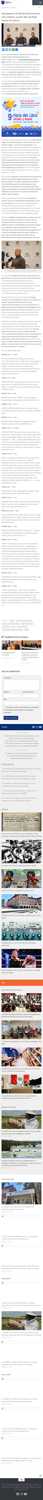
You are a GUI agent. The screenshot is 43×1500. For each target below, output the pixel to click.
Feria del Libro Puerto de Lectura (10, 623)
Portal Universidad (22, 627)
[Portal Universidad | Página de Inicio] (8, 2)
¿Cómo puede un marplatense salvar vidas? (18, 890)
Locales (13, 8)
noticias (13, 627)
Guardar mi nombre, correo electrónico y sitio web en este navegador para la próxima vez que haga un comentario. (21, 709)
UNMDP (26, 630)
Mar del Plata (5, 627)
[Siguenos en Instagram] (37, 727)
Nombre (7, 692)
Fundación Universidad (27, 623)
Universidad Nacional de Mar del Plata (12, 630)
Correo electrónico (28, 692)
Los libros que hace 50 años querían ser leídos (19, 866)
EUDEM (12, 620)
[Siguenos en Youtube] (40, 727)
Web (5, 699)
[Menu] (40, 2)
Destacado (5, 8)
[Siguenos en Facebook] (33, 727)
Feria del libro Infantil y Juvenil (24, 620)
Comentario (8, 678)
